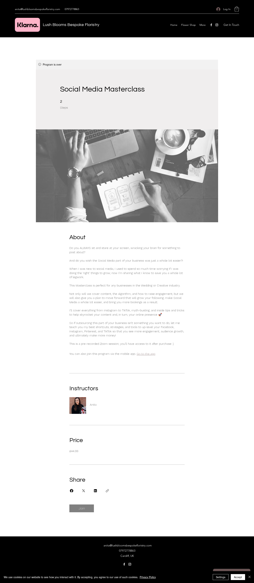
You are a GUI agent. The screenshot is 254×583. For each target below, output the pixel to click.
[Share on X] (83, 490)
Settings (220, 577)
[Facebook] (211, 25)
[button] (236, 9)
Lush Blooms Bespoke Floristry (71, 25)
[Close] (249, 577)
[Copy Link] (107, 490)
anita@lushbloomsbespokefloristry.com (37, 9)
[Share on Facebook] (71, 490)
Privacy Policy (148, 577)
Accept (238, 577)
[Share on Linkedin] (95, 490)
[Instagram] (217, 25)
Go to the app (146, 354)
